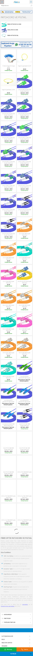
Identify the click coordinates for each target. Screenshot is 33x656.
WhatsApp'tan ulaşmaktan (7, 606)
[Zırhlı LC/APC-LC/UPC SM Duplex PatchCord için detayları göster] (24, 152)
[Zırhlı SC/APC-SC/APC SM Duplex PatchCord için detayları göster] (24, 80)
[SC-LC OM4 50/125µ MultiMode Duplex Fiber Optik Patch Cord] (24, 319)
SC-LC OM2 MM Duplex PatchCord (24, 306)
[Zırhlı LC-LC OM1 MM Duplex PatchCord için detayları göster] (24, 486)
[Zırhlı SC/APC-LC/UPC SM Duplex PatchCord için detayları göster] (8, 152)
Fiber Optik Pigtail (12, 35)
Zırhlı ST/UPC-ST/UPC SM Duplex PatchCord (24, 210)
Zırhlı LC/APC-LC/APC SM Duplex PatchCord (8, 186)
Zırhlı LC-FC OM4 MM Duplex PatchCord (8, 496)
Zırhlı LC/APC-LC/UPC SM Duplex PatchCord (24, 162)
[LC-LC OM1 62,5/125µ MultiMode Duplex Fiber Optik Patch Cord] (24, 224)
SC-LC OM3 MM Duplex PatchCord (8, 329)
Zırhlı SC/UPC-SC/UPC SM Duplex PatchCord (8, 114)
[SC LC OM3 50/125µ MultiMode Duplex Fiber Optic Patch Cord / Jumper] (8, 319)
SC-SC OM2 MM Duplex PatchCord (24, 353)
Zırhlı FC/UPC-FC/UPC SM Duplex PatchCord (8, 234)
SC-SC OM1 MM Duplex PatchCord (8, 353)
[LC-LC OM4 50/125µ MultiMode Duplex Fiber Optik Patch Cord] (8, 272)
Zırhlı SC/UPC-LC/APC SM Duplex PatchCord (8, 138)
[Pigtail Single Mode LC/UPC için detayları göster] (8, 80)
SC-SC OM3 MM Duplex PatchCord (8, 377)
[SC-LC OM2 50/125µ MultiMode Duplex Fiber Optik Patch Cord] (24, 296)
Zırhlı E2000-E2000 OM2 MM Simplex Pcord (8, 424)
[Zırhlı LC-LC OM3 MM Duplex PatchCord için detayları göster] (24, 510)
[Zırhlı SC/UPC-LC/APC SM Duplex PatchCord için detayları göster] (8, 128)
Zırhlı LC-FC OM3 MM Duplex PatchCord (24, 472)
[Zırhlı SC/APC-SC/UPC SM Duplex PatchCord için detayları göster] (24, 104)
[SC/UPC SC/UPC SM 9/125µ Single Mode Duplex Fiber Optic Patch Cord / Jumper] (24, 272)
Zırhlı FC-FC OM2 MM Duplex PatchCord (8, 448)
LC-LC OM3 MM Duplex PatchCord (24, 258)
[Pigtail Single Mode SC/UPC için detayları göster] (24, 56)
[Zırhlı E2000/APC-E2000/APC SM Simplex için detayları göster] (24, 367)
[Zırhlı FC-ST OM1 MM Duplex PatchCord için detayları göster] (24, 438)
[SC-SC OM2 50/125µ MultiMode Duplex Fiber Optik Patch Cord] (24, 343)
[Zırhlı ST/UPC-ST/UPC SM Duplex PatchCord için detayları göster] (24, 200)
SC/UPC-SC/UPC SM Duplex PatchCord (24, 282)
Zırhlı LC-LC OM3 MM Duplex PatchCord (25, 520)
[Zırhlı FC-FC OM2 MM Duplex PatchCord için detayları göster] (8, 438)
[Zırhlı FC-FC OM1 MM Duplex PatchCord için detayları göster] (24, 414)
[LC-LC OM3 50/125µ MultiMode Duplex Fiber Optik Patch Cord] (24, 248)
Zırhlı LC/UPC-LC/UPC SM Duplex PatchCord (8, 210)
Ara (31, 5)
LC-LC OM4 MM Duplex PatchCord (8, 282)
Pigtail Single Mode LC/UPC (8, 89)
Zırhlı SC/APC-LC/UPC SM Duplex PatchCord (8, 162)
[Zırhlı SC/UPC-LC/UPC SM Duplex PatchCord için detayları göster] (24, 176)
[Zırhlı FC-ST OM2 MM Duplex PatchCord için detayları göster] (8, 462)
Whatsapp (9, 649)
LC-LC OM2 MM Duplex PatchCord (8, 258)
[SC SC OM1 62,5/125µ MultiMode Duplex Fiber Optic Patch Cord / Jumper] (8, 343)
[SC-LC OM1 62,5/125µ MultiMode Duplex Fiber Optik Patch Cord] (8, 296)
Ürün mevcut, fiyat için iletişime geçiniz (24, 380)
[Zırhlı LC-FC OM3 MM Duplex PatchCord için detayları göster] (24, 462)
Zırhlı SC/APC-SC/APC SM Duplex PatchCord (24, 90)
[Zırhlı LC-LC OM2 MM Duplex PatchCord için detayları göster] (8, 510)
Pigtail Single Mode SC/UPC (24, 66)
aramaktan (25, 604)
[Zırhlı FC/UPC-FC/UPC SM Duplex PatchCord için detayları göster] (8, 224)
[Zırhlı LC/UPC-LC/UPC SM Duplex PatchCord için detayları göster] (8, 200)
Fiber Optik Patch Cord (14, 24)
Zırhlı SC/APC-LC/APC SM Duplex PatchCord (24, 138)
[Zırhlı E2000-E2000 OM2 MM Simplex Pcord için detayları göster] (8, 414)
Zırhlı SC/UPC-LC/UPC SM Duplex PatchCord (24, 186)
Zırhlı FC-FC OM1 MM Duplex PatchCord (24, 424)
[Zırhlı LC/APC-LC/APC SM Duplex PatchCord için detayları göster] (8, 176)
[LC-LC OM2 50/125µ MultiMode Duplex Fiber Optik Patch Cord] (8, 248)
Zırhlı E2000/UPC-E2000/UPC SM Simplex (24, 401)
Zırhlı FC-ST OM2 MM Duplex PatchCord (8, 472)
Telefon (26, 649)
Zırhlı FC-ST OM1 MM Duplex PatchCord (24, 448)
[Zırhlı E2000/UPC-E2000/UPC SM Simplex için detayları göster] (24, 391)
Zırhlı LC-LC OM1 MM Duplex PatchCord (25, 496)
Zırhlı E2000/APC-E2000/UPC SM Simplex (8, 401)
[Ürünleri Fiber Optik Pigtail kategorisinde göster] (4, 35)
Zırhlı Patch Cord (12, 29)
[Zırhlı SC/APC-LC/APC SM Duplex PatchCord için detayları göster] (24, 128)
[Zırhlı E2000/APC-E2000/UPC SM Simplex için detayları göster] (8, 391)
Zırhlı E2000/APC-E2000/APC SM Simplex (24, 377)
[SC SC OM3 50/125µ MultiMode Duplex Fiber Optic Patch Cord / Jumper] (8, 367)
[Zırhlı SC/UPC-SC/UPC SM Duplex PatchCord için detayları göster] (8, 104)
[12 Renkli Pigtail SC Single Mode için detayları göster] (8, 56)
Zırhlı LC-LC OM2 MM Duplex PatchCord (8, 520)
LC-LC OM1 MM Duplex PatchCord (24, 234)
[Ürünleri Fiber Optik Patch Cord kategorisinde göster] (4, 24)
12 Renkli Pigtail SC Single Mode (8, 66)
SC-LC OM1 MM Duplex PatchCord (8, 306)
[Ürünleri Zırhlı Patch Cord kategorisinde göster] (4, 29)
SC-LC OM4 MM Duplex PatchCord (24, 329)
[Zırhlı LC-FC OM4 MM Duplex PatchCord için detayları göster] (8, 486)
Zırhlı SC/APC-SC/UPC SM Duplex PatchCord (24, 114)
